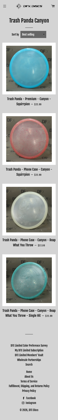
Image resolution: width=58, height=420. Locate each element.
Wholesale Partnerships (29, 360)
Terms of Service (29, 381)
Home (29, 371)
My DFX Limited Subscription (29, 350)
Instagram (30, 403)
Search (29, 364)
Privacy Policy (29, 390)
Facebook (31, 398)
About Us (29, 376)
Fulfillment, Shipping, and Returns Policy (29, 386)
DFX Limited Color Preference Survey (29, 345)
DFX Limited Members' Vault (29, 355)
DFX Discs (33, 410)
